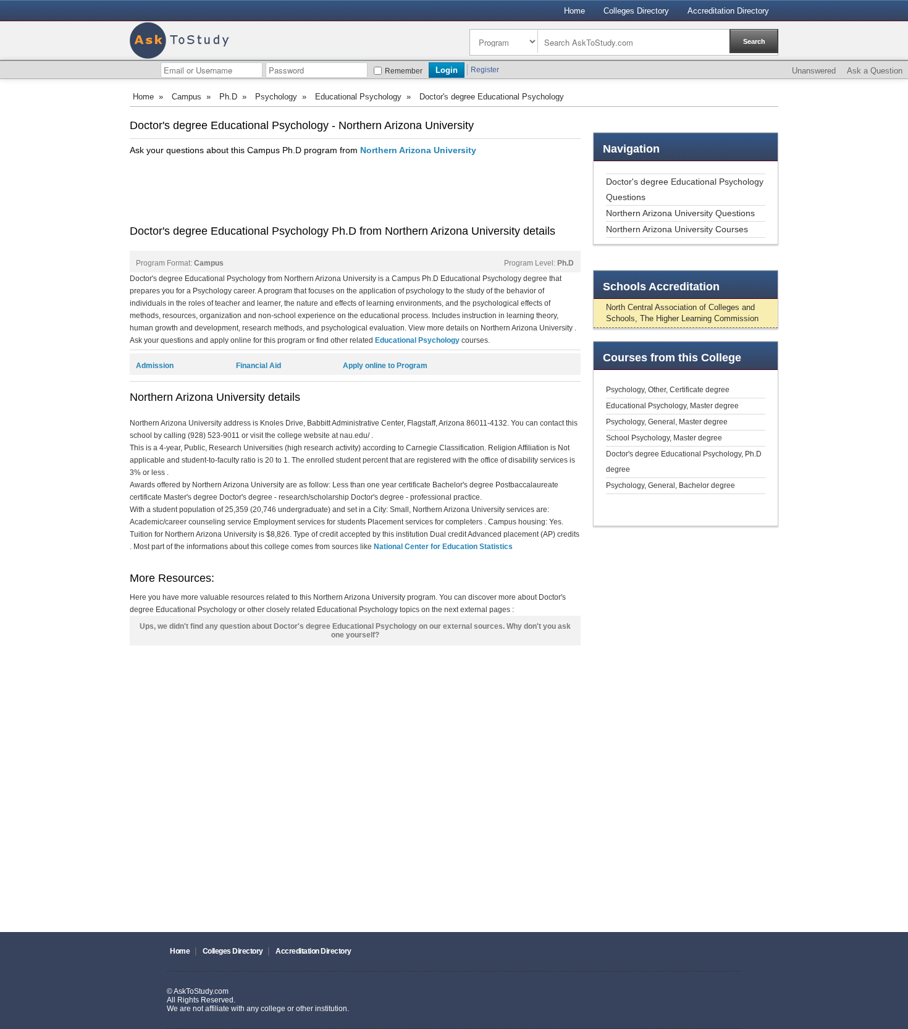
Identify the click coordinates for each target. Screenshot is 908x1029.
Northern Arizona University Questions (680, 213)
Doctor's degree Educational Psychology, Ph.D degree (684, 462)
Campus (186, 96)
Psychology (276, 96)
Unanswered (814, 70)
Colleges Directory (636, 10)
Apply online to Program (385, 365)
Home (574, 10)
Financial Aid (258, 365)
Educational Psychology (358, 96)
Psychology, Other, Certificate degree (667, 389)
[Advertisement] (354, 190)
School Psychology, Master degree (664, 438)
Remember (403, 71)
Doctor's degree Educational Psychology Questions (684, 189)
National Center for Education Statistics (443, 546)
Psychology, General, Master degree (667, 422)
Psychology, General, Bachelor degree (670, 485)
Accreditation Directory (728, 10)
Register (485, 69)
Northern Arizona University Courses (677, 229)
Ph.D (228, 96)
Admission (155, 365)
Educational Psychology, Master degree (672, 405)
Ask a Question (874, 70)
